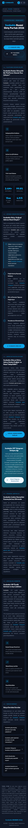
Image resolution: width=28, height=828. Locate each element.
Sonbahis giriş (17, 117)
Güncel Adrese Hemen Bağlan (15, 434)
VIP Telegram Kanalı (15, 53)
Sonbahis (9, 3)
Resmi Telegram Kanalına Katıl (14, 480)
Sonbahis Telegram (16, 261)
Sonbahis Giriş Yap (15, 346)
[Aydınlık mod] (21, 2)
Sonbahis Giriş (15, 47)
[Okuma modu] (24, 2)
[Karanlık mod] (18, 2)
